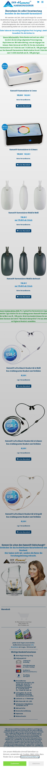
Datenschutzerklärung (30, 757)
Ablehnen (36, 763)
